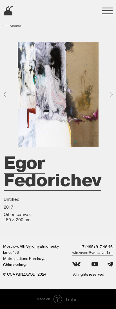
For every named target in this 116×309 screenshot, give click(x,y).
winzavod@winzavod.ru (92, 252)
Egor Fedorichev (52, 171)
